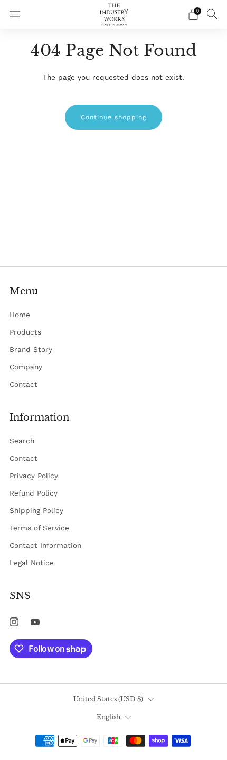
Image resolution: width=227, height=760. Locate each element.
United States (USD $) (108, 699)
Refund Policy (34, 493)
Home (20, 314)
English (108, 717)
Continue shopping (113, 117)
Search (22, 440)
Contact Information (45, 545)
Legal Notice (32, 562)
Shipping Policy (36, 510)
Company (26, 367)
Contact (23, 384)
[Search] (212, 13)
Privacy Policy (34, 475)
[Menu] (15, 14)
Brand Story (31, 349)
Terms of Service (39, 528)
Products (25, 332)
